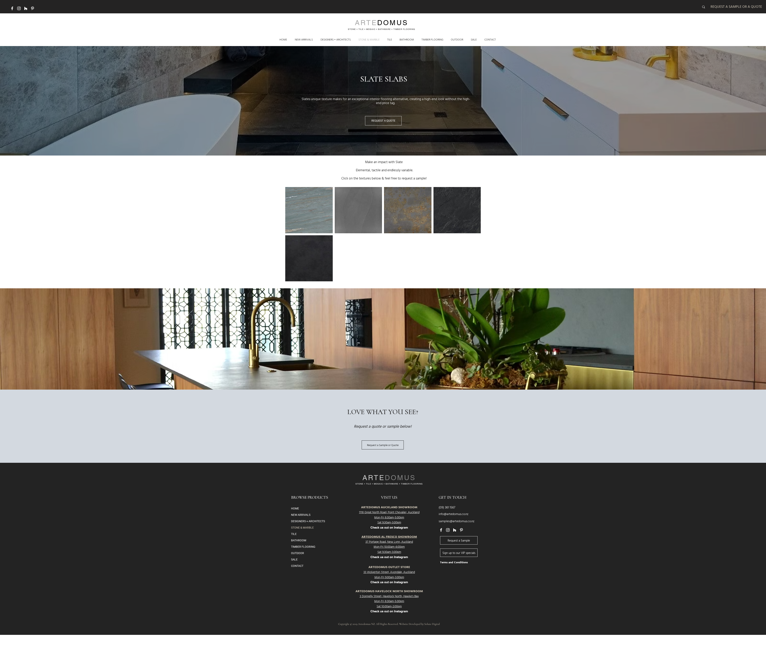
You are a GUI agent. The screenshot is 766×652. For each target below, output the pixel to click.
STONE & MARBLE (302, 527)
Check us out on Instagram (389, 557)
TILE (294, 534)
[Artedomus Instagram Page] (19, 8)
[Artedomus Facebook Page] (12, 8)
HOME (295, 508)
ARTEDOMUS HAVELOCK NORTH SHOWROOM (389, 592)
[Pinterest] (32, 8)
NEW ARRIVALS (300, 514)
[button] (309, 210)
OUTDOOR (297, 553)
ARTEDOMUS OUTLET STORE (389, 567)
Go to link (292, 229)
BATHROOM (298, 540)
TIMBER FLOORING (303, 546)
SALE (294, 559)
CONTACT (297, 565)
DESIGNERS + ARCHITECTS (308, 521)
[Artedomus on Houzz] (25, 8)
